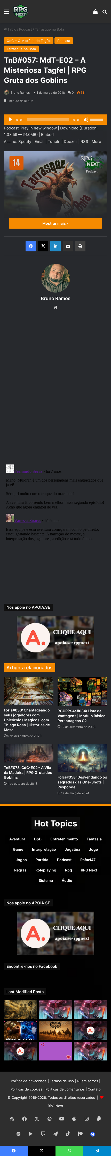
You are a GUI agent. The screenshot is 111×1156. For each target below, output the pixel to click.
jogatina (72, 849)
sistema (46, 880)
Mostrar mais (54, 223)
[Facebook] (31, 246)
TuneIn (54, 141)
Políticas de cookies (26, 1089)
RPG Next (89, 870)
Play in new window (39, 128)
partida (42, 859)
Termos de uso (62, 1081)
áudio (67, 880)
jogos (21, 859)
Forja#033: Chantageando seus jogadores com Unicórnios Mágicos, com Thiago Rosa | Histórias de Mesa (27, 720)
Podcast (25, 29)
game (18, 849)
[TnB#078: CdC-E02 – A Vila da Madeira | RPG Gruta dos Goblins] (28, 753)
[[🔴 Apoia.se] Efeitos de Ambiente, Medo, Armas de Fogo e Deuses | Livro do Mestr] (20, 1051)
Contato (94, 1089)
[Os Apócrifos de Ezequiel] (20, 1009)
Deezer (70, 141)
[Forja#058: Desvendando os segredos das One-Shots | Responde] (82, 758)
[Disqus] (55, 388)
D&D (38, 839)
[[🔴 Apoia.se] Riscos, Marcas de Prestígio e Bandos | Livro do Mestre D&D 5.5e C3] (90, 1030)
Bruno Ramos (20, 92)
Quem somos (87, 1081)
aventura (17, 839)
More (96, 141)
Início (11, 29)
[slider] (97, 119)
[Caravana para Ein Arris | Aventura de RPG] (55, 1030)
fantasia (94, 839)
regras (20, 870)
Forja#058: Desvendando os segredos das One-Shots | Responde (82, 782)
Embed (47, 134)
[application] (55, 119)
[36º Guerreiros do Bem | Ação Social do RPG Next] (55, 1051)
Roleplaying (45, 870)
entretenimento (64, 839)
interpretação (44, 849)
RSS (84, 141)
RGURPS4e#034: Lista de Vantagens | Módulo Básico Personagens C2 (82, 716)
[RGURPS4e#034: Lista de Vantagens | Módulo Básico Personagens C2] (82, 691)
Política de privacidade (29, 1081)
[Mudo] (86, 119)
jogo (93, 849)
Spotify (24, 141)
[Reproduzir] (10, 119)
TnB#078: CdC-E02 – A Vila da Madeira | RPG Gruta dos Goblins (28, 772)
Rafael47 (88, 859)
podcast (64, 859)
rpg (68, 870)
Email (39, 141)
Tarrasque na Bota (49, 29)
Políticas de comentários (65, 1089)
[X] (43, 246)
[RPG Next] (20, 11)
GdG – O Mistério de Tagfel (29, 41)
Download (69, 128)
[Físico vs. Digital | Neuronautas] (20, 1030)
